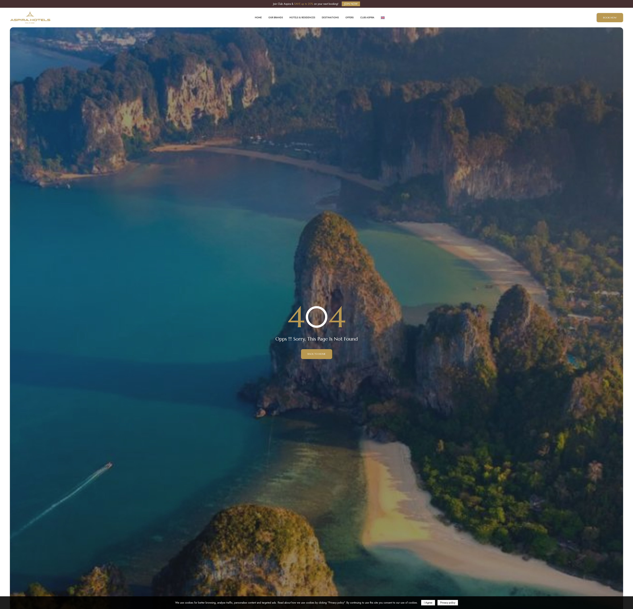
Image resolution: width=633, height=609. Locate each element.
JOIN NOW (351, 4)
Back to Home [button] (317, 353)
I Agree (428, 603)
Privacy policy (447, 603)
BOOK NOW (610, 17)
